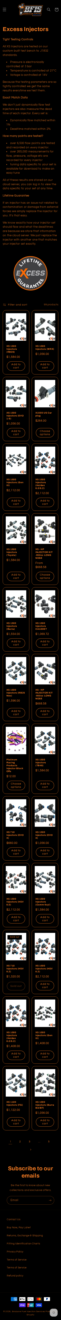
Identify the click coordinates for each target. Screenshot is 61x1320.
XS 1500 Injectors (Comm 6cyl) (42, 902)
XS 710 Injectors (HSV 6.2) (15, 968)
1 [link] (10, 1141)
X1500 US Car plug (43, 414)
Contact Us (13, 1219)
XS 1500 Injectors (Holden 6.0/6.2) (40, 484)
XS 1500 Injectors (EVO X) (44, 835)
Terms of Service (17, 1259)
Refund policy (15, 1275)
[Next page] (30, 1150)
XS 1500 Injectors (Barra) (11, 626)
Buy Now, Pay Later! (19, 1227)
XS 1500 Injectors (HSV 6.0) (15, 902)
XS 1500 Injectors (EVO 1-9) (15, 415)
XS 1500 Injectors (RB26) (11, 349)
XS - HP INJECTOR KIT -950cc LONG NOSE (44, 553)
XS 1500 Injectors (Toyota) (11, 552)
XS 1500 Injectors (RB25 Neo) (15, 693)
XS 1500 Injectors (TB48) (40, 762)
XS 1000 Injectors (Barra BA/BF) (44, 1105)
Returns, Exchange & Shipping (25, 1235)
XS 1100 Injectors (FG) (14, 1103)
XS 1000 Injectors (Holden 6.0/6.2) (11, 1036)
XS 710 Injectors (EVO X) (15, 835)
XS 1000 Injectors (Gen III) (43, 1035)
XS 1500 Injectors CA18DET (41, 626)
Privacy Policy (15, 1251)
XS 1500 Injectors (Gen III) (14, 482)
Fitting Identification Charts (23, 1243)
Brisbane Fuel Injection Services (28, 1311)
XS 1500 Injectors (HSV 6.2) (44, 968)
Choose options (45, 433)
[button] (4, 10)
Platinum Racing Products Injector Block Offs (14, 765)
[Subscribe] (50, 1200)
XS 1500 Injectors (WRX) (44, 347)
